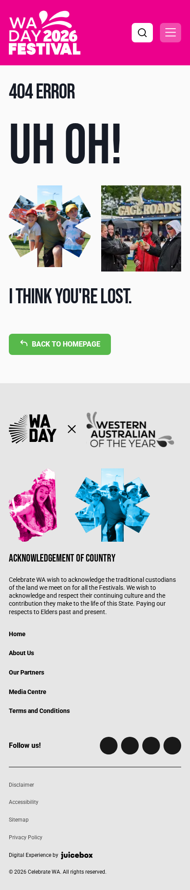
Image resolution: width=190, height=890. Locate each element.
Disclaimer (21, 785)
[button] (170, 32)
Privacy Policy (25, 837)
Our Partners (26, 672)
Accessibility (23, 802)
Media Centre (27, 691)
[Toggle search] (142, 32)
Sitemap (19, 820)
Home (17, 633)
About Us (21, 652)
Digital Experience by (33, 855)
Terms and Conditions (39, 710)
